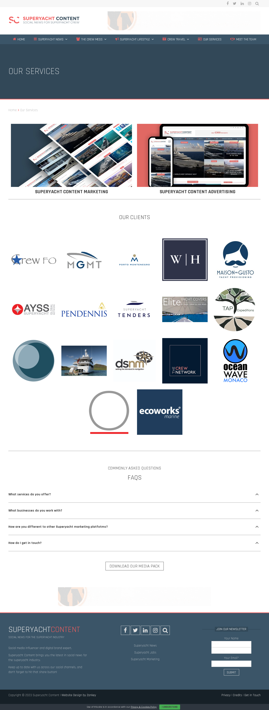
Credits (237, 695)
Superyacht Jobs (145, 652)
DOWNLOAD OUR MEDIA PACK (134, 566)
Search (257, 3)
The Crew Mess (91, 39)
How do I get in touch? (25, 543)
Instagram (249, 3)
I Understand (170, 707)
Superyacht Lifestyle (134, 39)
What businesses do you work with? (35, 510)
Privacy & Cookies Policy (144, 707)
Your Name (231, 638)
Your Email (231, 658)
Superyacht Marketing (145, 659)
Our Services (211, 39)
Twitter (234, 3)
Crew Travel (176, 39)
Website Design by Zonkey (79, 695)
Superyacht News (50, 39)
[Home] (44, 21)
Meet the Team (245, 39)
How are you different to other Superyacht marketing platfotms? (58, 527)
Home (21, 39)
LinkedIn (242, 3)
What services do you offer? (29, 494)
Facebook (227, 3)
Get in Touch (252, 695)
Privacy (226, 695)
